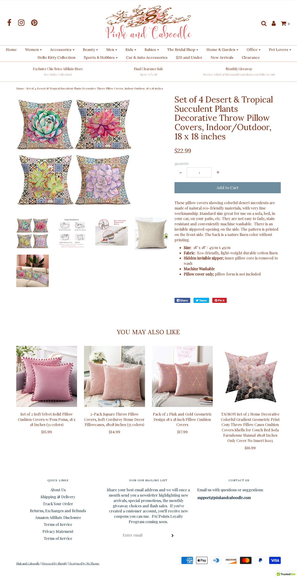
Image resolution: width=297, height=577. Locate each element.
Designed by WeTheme (84, 563)
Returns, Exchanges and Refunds (58, 510)
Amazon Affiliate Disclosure (58, 517)
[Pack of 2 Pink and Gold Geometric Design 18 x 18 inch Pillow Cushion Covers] (182, 376)
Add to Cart (228, 187)
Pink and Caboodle (28, 563)
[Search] (261, 23)
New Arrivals (222, 57)
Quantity (181, 164)
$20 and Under (189, 57)
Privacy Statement (57, 531)
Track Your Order (58, 503)
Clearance (251, 57)
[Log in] (271, 23)
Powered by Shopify (54, 563)
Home (11, 49)
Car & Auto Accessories (147, 57)
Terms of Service (58, 524)
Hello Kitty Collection (56, 57)
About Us (58, 489)
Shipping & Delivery (58, 496)
